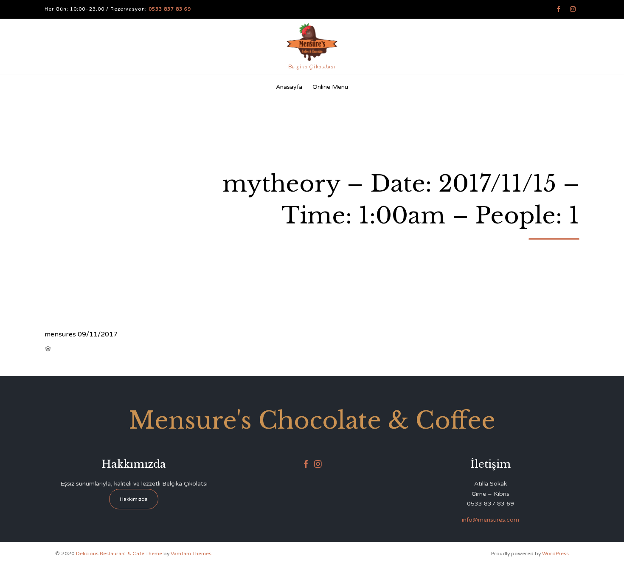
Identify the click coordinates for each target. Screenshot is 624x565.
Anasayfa (289, 86)
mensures (60, 334)
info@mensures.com (490, 519)
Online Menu (330, 86)
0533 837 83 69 (170, 9)
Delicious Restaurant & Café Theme (119, 554)
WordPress (555, 554)
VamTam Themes (191, 554)
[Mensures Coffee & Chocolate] (312, 42)
